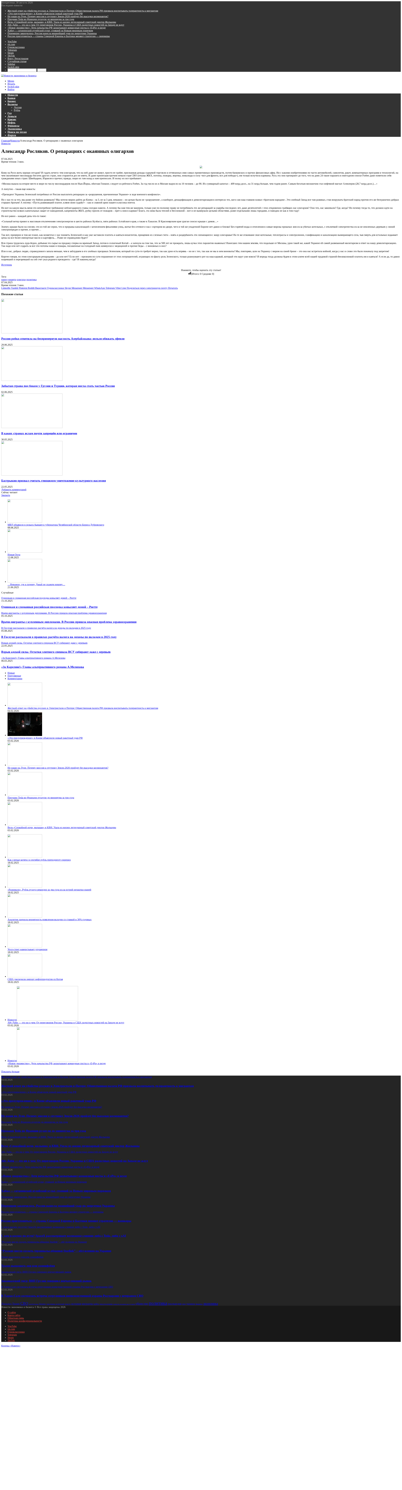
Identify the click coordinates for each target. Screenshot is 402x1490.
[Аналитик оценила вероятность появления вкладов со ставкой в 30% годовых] (25, 916)
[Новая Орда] (25, 551)
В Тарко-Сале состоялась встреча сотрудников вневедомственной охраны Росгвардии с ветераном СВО (72, 1295)
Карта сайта (14, 1315)
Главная (5, 140)
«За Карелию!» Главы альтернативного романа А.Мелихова (42, 667)
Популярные (14, 675)
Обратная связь (16, 1318)
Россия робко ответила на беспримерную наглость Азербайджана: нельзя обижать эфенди (63, 338)
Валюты (13, 104)
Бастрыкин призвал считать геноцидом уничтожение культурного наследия (53, 480)
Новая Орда (14, 554)
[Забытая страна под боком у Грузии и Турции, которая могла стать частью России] (31, 380)
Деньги (12, 116)
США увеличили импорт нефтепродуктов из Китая (35, 979)
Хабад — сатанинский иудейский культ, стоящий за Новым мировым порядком (50, 30)
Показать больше (10, 1071)
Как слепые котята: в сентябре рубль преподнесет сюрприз (39, 859)
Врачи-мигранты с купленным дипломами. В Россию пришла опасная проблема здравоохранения (68, 621)
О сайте (12, 1312)
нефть (96, 1304)
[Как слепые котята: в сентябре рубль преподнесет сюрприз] (25, 857)
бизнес (42, 1304)
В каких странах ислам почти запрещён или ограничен (39, 433)
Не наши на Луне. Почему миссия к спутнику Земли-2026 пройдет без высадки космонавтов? (58, 16)
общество (142, 1303)
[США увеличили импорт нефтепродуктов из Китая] (25, 976)
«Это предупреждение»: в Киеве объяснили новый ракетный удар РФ (45, 13)
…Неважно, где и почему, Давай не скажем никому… (36, 584)
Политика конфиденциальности (25, 1321)
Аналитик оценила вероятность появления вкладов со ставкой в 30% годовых (50, 919)
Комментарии (15, 678)
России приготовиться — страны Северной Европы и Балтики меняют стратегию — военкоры (59, 36)
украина (190, 1303)
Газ (10, 113)
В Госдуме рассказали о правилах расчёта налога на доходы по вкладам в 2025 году (59, 637)
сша (184, 1304)
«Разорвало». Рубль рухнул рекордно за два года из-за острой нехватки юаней (49, 889)
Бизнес (12, 101)
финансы (199, 1304)
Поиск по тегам (17, 132)
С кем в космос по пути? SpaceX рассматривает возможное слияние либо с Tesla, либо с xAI (63, 1235)
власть (68, 1304)
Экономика (15, 128)
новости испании (106, 1304)
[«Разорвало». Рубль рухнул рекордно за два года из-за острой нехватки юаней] (25, 887)
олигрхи (21, 279)
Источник (6, 264)
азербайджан (33, 1304)
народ (4, 279)
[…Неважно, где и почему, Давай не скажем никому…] (25, 581)
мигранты (87, 1303)
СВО (24, 1303)
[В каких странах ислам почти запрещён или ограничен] (31, 427)
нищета (12, 279)
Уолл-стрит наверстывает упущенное (27, 949)
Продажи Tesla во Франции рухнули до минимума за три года (41, 19)
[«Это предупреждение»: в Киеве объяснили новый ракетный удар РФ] (25, 735)
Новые (11, 673)
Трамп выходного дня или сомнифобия (28, 1265)
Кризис (12, 119)
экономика (210, 1303)
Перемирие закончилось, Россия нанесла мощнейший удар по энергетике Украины (52, 33)
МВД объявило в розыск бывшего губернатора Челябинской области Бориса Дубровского (56, 524)
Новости (13, 94)
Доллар (18, 107)
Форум (12, 135)
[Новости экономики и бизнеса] (18, 75)
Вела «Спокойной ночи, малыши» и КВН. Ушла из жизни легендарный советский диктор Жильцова (62, 22)
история (76, 1303)
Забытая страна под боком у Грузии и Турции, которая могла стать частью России (58, 386)
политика (31, 279)
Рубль (17, 110)
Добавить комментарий (13, 489)
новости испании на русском (124, 1304)
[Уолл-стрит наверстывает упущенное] (25, 946)
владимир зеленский (55, 1304)
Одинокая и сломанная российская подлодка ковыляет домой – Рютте (49, 607)
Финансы (13, 125)
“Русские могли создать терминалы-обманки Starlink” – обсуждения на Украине (56, 1250)
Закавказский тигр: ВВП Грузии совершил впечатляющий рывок (46, 1280)
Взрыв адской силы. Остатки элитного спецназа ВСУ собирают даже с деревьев (56, 651)
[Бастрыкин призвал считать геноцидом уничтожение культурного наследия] (31, 474)
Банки (11, 98)
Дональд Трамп (10, 1303)
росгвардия (174, 1303)
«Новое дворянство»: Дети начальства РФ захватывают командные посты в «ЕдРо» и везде (57, 27)
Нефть (11, 122)
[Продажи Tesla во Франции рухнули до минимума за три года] (25, 794)
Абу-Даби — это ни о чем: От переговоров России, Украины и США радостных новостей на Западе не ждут (66, 25)
